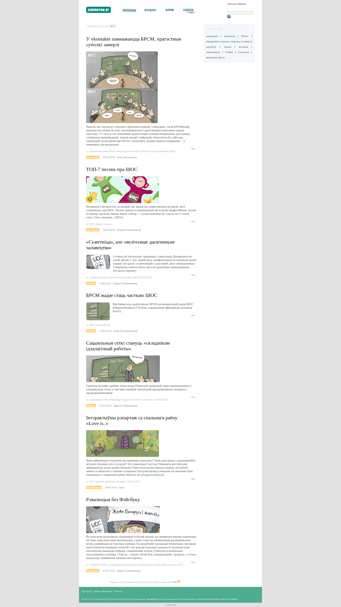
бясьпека (127, 277)
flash (91, 481)
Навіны (91, 283)
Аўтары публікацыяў (103, 591)
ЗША (135, 277)
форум (169, 11)
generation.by (100, 10)
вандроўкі (212, 41)
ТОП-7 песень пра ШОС (111, 169)
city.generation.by (152, 475)
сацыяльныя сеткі (98, 151)
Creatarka (233, 599)
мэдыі (157, 564)
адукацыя (212, 36)
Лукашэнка (115, 277)
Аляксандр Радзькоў (120, 399)
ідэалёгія (144, 151)
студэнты (243, 52)
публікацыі (129, 11)
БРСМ (107, 324)
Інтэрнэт (154, 151)
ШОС (113, 26)
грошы (224, 41)
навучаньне (213, 52)
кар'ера (235, 41)
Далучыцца (232, 4)
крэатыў (99, 481)
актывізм (229, 36)
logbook (188, 11)
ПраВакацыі (94, 487)
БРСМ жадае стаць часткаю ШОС (121, 295)
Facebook (94, 564)
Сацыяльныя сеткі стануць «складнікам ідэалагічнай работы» (128, 345)
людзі (150, 564)
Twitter (104, 564)
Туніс (164, 564)
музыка (107, 224)
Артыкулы (92, 157)
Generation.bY (204, 599)
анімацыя (110, 481)
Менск (130, 481)
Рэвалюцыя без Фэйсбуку (113, 499)
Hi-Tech (142, 277)
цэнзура (103, 277)
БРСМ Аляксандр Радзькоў (123, 151)
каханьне (121, 481)
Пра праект (87, 591)
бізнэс (245, 36)
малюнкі (164, 151)
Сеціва (142, 564)
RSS (175, 582)
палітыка (133, 564)
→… (193, 148)
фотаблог (150, 11)
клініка (99, 224)
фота (221, 57)
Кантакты (119, 591)
